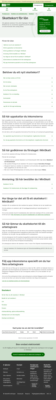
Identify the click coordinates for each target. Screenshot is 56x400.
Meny (7, 10)
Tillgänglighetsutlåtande (38, 393)
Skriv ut (49, 393)
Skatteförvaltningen (48, 386)
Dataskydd (20, 393)
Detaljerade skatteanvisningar (34, 385)
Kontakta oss (20, 372)
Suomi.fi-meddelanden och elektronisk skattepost (27, 354)
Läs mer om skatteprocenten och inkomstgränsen (16, 281)
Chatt (18, 369)
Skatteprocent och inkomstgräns (11, 314)
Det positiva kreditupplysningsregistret (7, 380)
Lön (3, 301)
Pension (4, 308)
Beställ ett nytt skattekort (9, 298)
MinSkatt (5, 369)
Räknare (5, 372)
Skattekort (31, 13)
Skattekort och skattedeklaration (19, 13)
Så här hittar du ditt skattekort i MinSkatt (13, 295)
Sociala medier (21, 375)
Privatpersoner (38, 5)
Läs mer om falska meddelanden (43, 1)
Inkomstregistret (7, 385)
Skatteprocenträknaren (8, 318)
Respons (27, 393)
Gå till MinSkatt (44, 31)
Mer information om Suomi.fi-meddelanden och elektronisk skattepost (30, 214)
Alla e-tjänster (7, 375)
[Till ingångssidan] (6, 5)
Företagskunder (49, 5)
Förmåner (4, 305)
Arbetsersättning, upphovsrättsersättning (13, 311)
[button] (8, 331)
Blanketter (19, 378)
